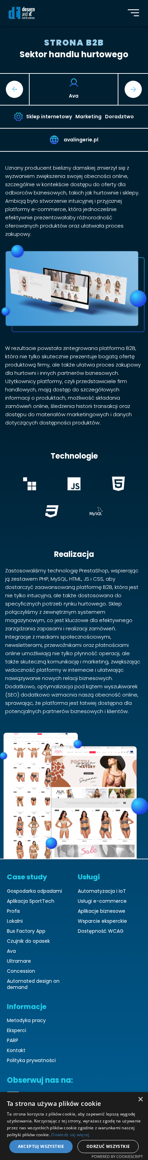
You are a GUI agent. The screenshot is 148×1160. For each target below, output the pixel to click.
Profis (13, 911)
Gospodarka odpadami (34, 891)
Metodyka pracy (26, 1020)
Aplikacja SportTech (30, 901)
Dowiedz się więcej (70, 1135)
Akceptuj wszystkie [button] (41, 1146)
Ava (11, 951)
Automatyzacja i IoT (102, 891)
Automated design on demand (33, 984)
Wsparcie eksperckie (102, 921)
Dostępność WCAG (101, 931)
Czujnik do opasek (28, 941)
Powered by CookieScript (117, 1156)
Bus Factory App (26, 931)
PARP (12, 1040)
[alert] (74, 1126)
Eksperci (16, 1030)
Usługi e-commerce (102, 901)
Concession (21, 971)
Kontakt (16, 1050)
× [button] (140, 1099)
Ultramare (19, 961)
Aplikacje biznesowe (101, 911)
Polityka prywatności (31, 1060)
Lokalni (15, 921)
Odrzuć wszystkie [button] (108, 1146)
